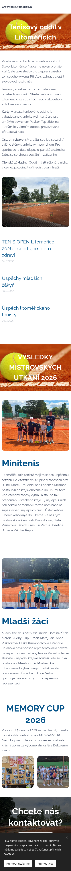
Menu (65, 6)
